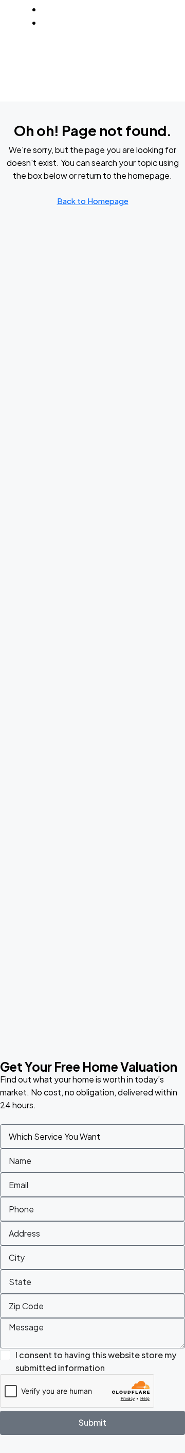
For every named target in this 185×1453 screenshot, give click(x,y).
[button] (175, 70)
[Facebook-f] (124, 54)
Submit (92, 1422)
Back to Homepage (92, 201)
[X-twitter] (153, 54)
